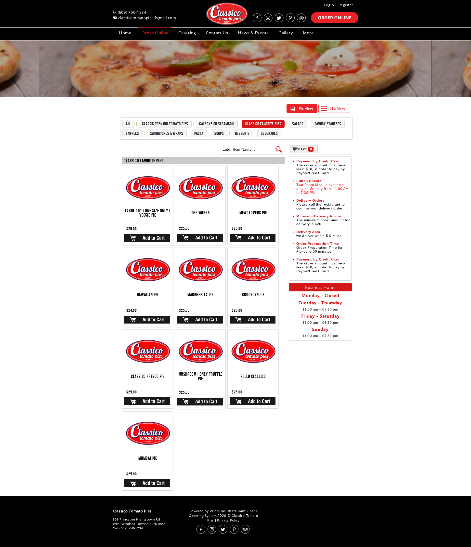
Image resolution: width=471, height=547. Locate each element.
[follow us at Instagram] (269, 17)
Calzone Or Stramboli (216, 123)
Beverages (269, 133)
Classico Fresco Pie (148, 376)
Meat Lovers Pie (253, 212)
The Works (200, 212)
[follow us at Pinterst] (291, 17)
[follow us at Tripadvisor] (302, 17)
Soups (219, 133)
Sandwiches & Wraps (166, 133)
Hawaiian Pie (148, 294)
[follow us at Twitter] (280, 17)
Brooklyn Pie (253, 294)
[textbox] (247, 149)
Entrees (132, 133)
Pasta (199, 133)
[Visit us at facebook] (257, 17)
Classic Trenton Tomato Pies (165, 123)
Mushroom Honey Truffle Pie (201, 376)
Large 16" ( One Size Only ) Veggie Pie (148, 213)
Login (329, 4)
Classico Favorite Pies (263, 123)
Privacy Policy (228, 520)
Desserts (242, 133)
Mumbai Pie (147, 458)
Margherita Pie (200, 294)
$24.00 (131, 310)
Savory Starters (327, 123)
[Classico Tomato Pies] (221, 13)
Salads (297, 123)
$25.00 (131, 228)
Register (346, 4)
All (128, 123)
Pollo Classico (253, 376)
